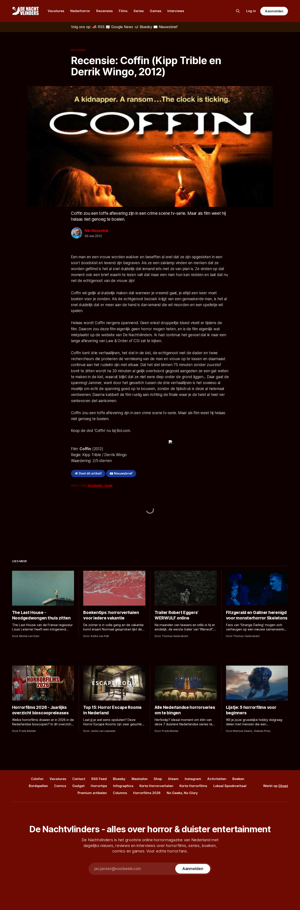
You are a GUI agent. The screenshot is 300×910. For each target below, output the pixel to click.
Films (123, 11)
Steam (173, 779)
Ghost (283, 786)
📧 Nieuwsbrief (121, 473)
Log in (251, 11)
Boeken (238, 779)
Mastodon (140, 779)
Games (155, 11)
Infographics (123, 786)
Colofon (37, 779)
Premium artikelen (92, 793)
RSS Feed (99, 779)
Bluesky (119, 779)
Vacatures (56, 11)
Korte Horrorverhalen (156, 786)
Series (139, 11)
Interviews (175, 11)
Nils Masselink (96, 230)
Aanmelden (274, 11)
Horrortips (99, 786)
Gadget (78, 786)
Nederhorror (80, 11)
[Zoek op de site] (237, 10)
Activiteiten (216, 779)
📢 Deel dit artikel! (88, 473)
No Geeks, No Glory (182, 793)
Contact (78, 779)
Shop (158, 779)
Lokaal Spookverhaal (229, 786)
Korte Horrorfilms (193, 786)
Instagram (193, 779)
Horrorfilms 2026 (147, 793)
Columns (120, 793)
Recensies (104, 11)
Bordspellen (38, 786)
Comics (60, 786)
